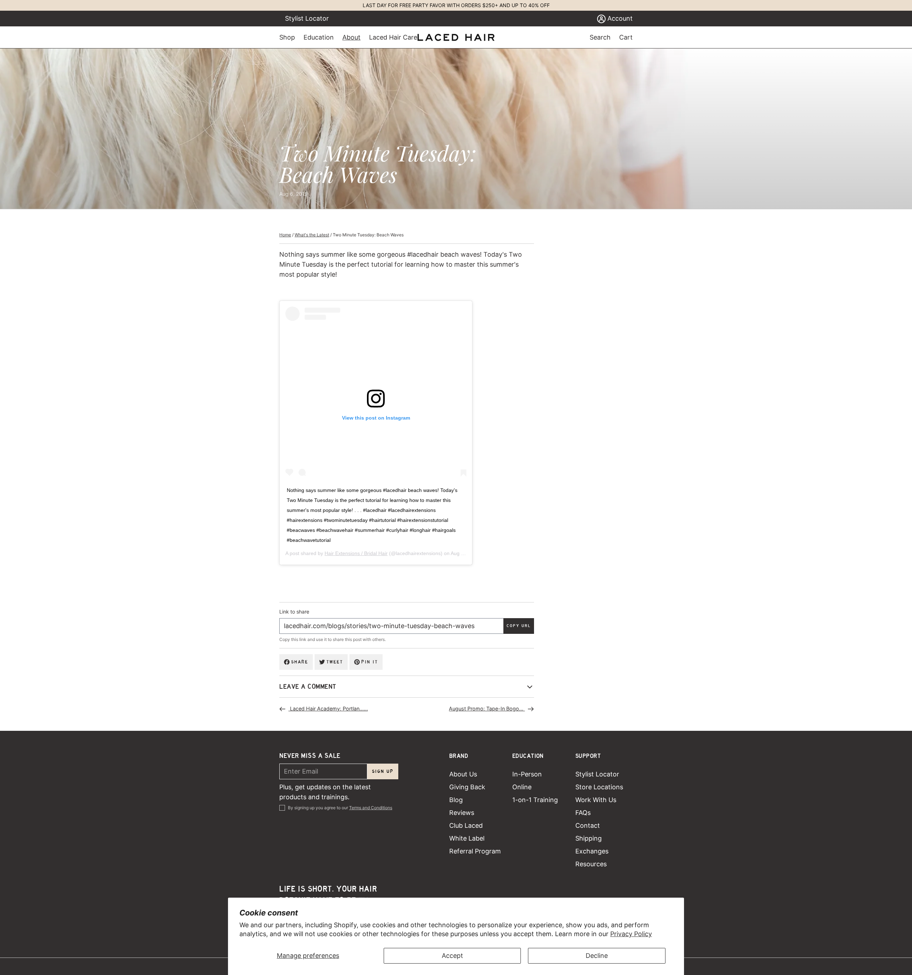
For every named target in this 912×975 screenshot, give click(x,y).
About (351, 37)
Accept (452, 955)
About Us (463, 774)
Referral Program (475, 851)
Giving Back (467, 787)
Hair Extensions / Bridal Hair (356, 553)
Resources (591, 864)
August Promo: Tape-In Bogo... (487, 708)
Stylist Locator (307, 18)
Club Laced (466, 825)
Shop (287, 37)
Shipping (588, 838)
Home (285, 234)
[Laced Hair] (456, 37)
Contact (587, 825)
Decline (597, 955)
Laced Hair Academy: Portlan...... (328, 708)
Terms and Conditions (370, 807)
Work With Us (595, 800)
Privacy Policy (631, 934)
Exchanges (591, 851)
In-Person (527, 774)
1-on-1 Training (535, 800)
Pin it (369, 661)
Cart (626, 37)
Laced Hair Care (393, 37)
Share (299, 661)
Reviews (461, 812)
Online (522, 787)
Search (600, 37)
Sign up (383, 771)
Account (619, 18)
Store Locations (599, 787)
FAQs (583, 812)
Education (319, 37)
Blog (456, 800)
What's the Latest (312, 234)
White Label (466, 838)
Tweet (334, 661)
